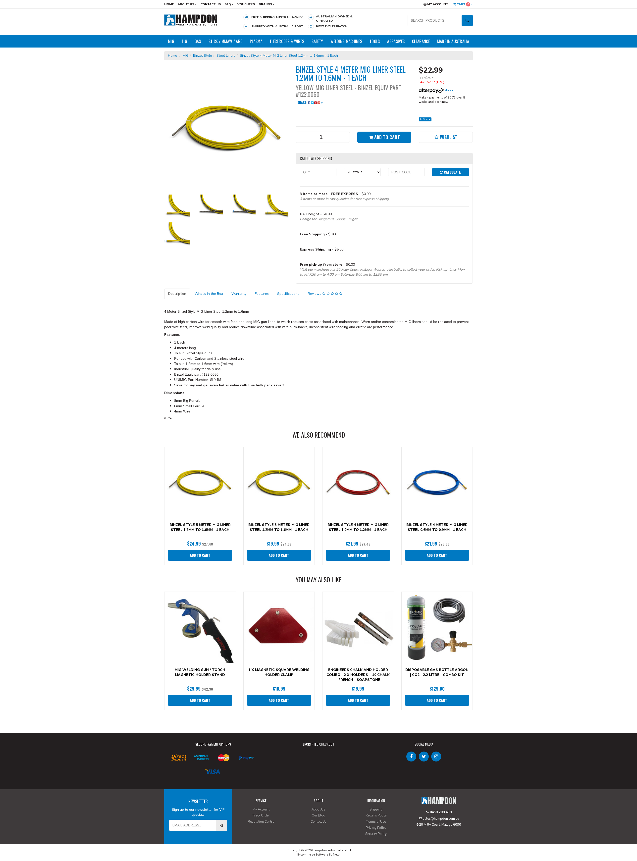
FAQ (228, 4)
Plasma (256, 41)
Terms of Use (376, 821)
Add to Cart (386, 137)
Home (169, 4)
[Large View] (177, 207)
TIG (184, 41)
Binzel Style (202, 55)
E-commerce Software (312, 855)
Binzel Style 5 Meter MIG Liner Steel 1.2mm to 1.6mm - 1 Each (200, 527)
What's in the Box (209, 293)
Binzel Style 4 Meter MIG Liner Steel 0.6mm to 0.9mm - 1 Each (437, 527)
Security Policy (376, 834)
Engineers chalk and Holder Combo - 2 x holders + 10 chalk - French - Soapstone (358, 674)
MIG (171, 41)
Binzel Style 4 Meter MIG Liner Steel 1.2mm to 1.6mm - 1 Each (289, 55)
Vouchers (246, 4)
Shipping (376, 809)
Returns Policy (376, 815)
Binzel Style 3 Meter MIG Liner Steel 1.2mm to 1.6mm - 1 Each (279, 527)
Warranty (238, 293)
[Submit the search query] (467, 20)
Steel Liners (225, 55)
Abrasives (396, 41)
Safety (317, 41)
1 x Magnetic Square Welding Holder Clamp (279, 672)
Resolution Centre (261, 821)
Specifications (288, 293)
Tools (375, 41)
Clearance (421, 41)
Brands (266, 4)
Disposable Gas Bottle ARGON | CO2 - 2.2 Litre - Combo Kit (437, 672)
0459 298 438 (440, 812)
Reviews (315, 293)
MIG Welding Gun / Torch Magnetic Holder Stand (200, 672)
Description (177, 293)
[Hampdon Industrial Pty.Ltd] (190, 19)
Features (262, 293)
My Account (437, 4)
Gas (198, 41)
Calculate (452, 172)
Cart (462, 4)
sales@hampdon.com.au (440, 818)
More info (451, 90)
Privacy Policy (376, 828)
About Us (186, 4)
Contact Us (211, 4)
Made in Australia (453, 41)
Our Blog (318, 815)
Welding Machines (346, 41)
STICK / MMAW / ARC (225, 41)
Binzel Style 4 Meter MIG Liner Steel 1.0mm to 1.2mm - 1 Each (358, 527)
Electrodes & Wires (287, 41)
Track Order (261, 815)
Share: (302, 102)
